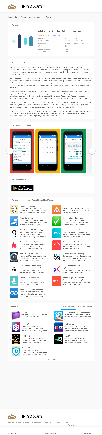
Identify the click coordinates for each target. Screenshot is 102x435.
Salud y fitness (20, 17)
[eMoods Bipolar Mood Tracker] (22, 151)
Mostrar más (51, 359)
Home (10, 17)
